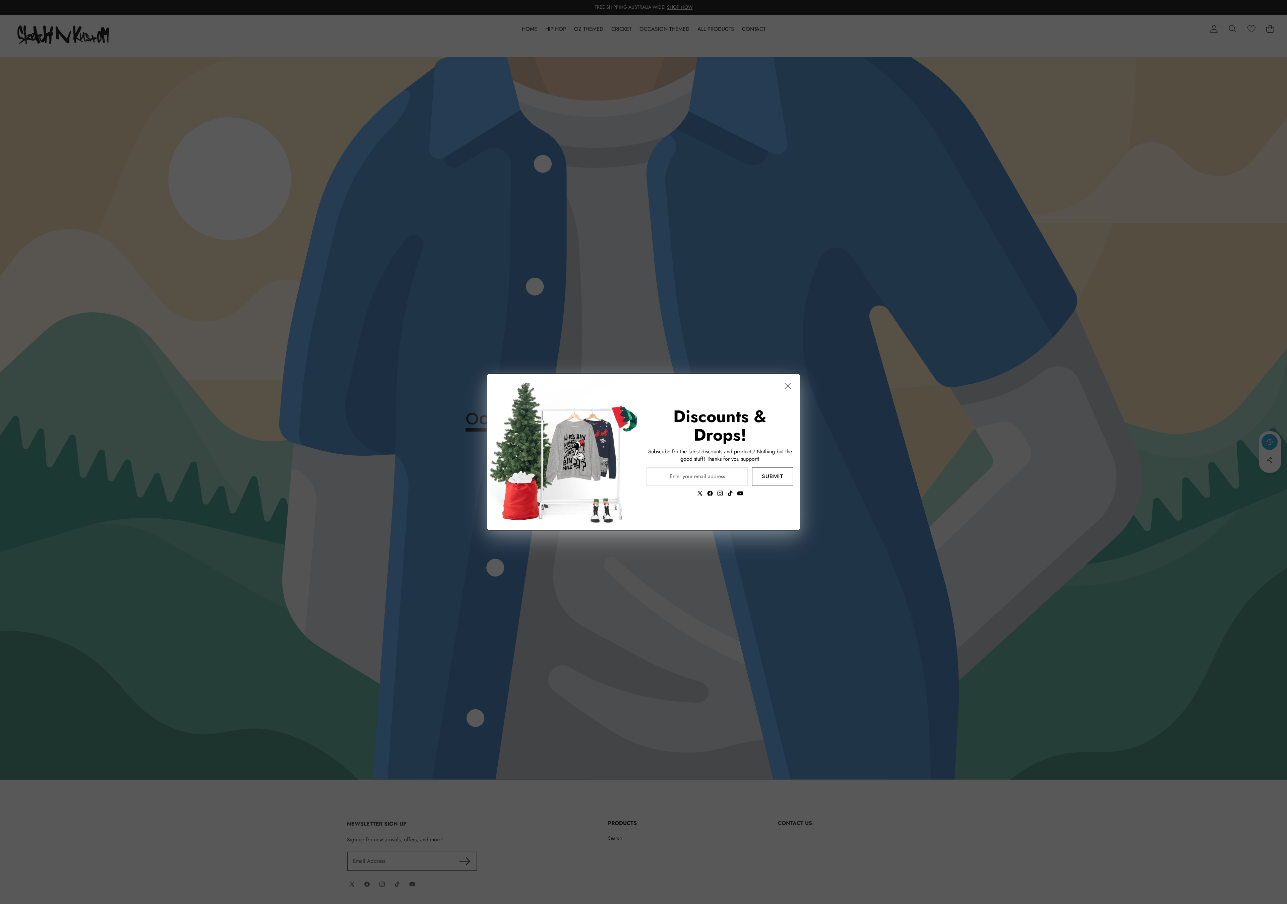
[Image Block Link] (563, 452)
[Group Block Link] (720, 452)
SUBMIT (773, 476)
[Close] (788, 385)
